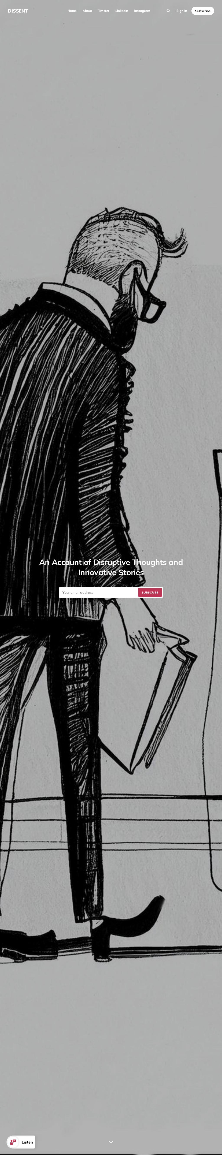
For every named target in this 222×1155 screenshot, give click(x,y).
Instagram (142, 11)
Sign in (181, 11)
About (87, 11)
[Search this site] (168, 11)
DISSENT (18, 10)
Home (72, 11)
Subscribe (203, 11)
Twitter (103, 11)
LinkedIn (121, 11)
